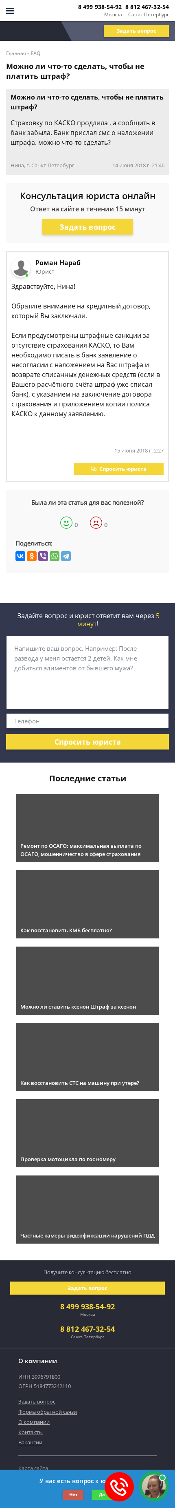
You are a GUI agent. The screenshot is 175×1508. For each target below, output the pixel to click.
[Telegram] (66, 556)
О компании (34, 1422)
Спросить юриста (123, 468)
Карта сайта (33, 1468)
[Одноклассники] (32, 556)
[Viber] (43, 556)
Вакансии (30, 1442)
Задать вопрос (136, 30)
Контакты (30, 1432)
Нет (73, 1494)
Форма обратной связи (47, 1411)
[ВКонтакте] (20, 556)
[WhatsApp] (54, 556)
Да (102, 1494)
